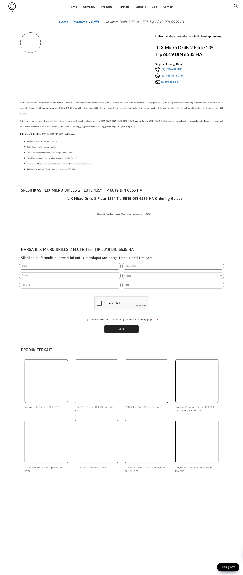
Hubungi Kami (228, 567)
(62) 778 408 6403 (171, 69)
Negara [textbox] (127, 276)
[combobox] (173, 275)
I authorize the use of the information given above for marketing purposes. (123, 320)
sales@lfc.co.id (170, 82)
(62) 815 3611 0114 (172, 75)
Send (121, 328)
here (66, 169)
